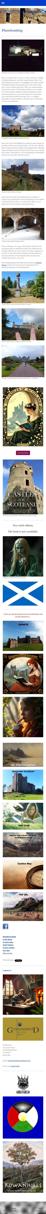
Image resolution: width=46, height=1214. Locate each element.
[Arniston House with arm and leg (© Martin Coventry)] (23, 287)
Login (41, 1208)
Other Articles (7, 953)
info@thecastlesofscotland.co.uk (19, 1061)
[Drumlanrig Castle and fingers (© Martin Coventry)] (23, 121)
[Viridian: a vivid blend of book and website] (23, 556)
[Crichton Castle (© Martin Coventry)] (23, 175)
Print (7, 1208)
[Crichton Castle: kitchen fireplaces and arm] (23, 224)
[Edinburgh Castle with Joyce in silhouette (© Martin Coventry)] (23, 56)
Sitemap (13, 1208)
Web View (39, 1210)
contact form (15, 1066)
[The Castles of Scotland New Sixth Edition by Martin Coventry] (23, 487)
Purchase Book (23, 453)
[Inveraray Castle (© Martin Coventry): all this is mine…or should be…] (23, 361)
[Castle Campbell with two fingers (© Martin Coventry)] (23, 324)
